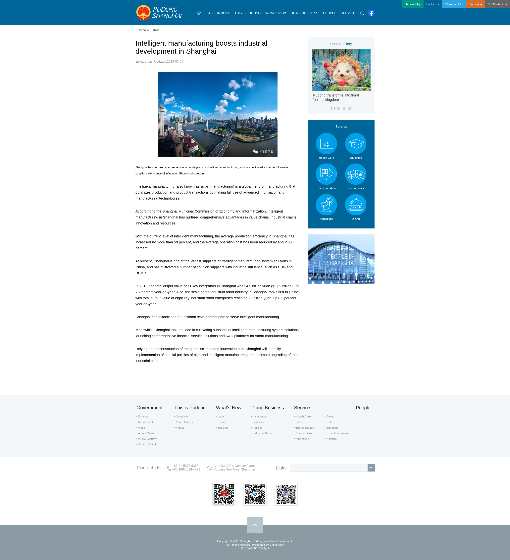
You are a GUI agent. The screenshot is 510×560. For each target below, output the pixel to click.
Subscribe (475, 4)
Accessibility (413, 4)
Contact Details (147, 444)
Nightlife (332, 438)
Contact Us (500, 4)
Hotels (330, 422)
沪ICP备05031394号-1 (255, 548)
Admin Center (146, 433)
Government (149, 407)
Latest (155, 30)
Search (362, 13)
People (363, 407)
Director (143, 416)
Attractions (302, 438)
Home (141, 30)
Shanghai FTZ (454, 4)
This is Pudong (190, 407)
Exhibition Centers (338, 433)
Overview (182, 416)
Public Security (147, 438)
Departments (146, 422)
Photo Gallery (341, 44)
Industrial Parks (262, 433)
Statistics (258, 422)
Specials (223, 427)
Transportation (305, 427)
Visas (141, 427)
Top (255, 525)
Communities (304, 433)
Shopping (332, 427)
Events (222, 422)
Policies (257, 427)
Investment (260, 416)
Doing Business (267, 407)
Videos (180, 427)
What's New (228, 407)
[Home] (199, 13)
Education (302, 422)
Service (341, 127)
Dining (330, 416)
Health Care (303, 416)
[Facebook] (371, 13)
